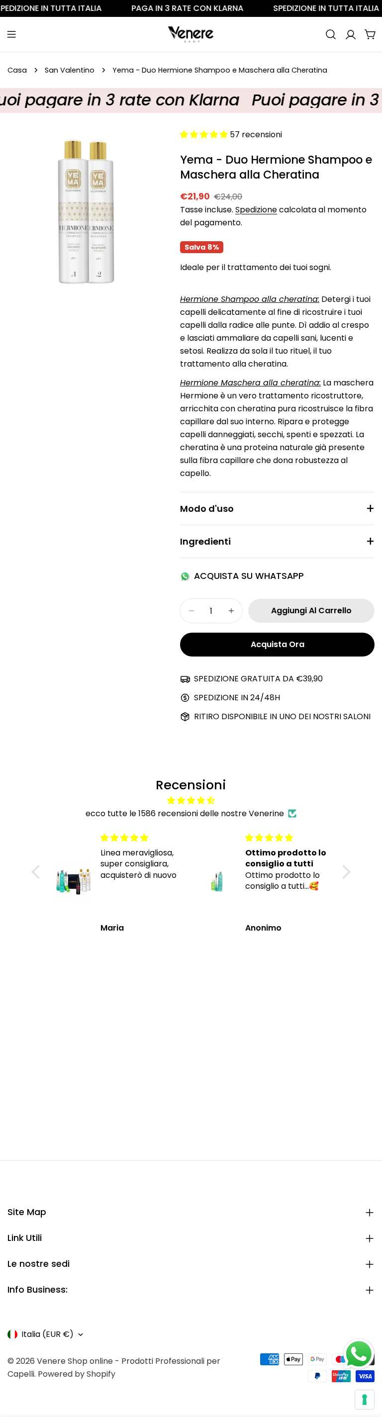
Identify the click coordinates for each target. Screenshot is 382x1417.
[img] (191, 800)
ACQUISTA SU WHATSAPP (249, 576)
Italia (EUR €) (47, 1334)
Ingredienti (205, 541)
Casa (17, 70)
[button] (38, 871)
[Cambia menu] (11, 34)
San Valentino (70, 70)
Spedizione (256, 209)
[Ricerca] (331, 34)
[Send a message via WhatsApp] (359, 1354)
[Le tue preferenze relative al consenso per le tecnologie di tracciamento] (364, 1399)
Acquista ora (277, 644)
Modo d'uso (207, 508)
